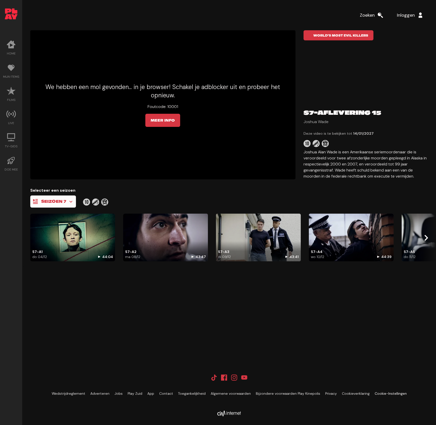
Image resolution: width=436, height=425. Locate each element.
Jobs (119, 393)
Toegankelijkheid (192, 393)
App (150, 393)
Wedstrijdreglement (68, 393)
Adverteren (100, 393)
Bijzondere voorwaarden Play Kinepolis (288, 393)
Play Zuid (135, 393)
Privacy (331, 393)
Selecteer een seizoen (52, 190)
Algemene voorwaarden (231, 393)
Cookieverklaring (356, 393)
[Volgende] (426, 238)
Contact (166, 393)
